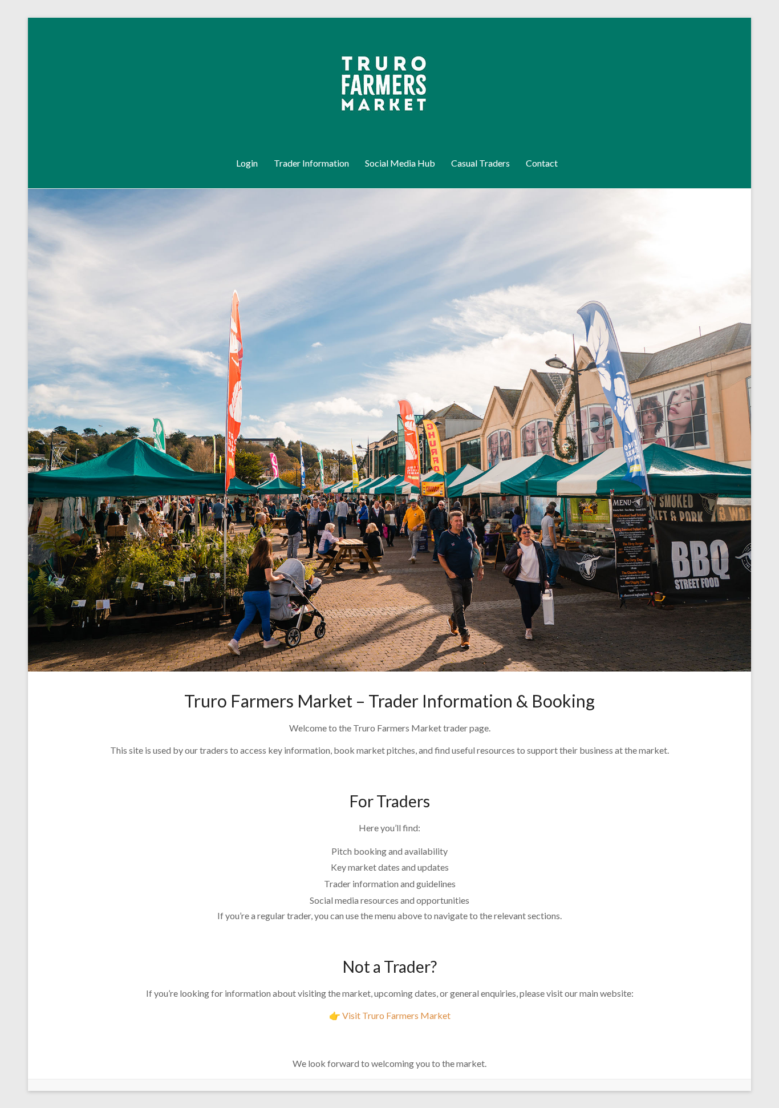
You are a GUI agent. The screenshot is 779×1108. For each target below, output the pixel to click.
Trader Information (311, 162)
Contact (542, 162)
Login (247, 162)
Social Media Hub (400, 162)
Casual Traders (480, 162)
